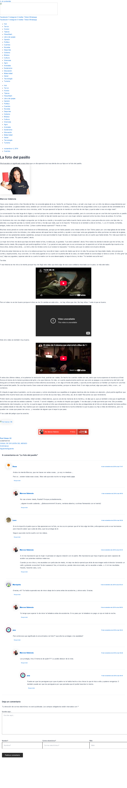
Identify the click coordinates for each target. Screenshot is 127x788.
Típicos (6, 32)
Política (6, 42)
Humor (6, 29)
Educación (8, 71)
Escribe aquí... (7, 711)
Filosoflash (8, 34)
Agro (6, 63)
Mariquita (17, 585)
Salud (6, 76)
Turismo (7, 81)
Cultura (7, 58)
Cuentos (7, 45)
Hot (5, 24)
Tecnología (8, 79)
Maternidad (8, 73)
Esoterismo (8, 68)
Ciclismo (7, 53)
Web (90, 740)
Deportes (7, 50)
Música (6, 55)
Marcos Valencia (27, 493)
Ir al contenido (5, 1)
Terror (6, 26)
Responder (17, 480)
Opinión (7, 39)
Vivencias (7, 60)
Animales (7, 66)
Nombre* (5, 740)
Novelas (7, 47)
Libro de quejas (9, 37)
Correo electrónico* (49, 740)
